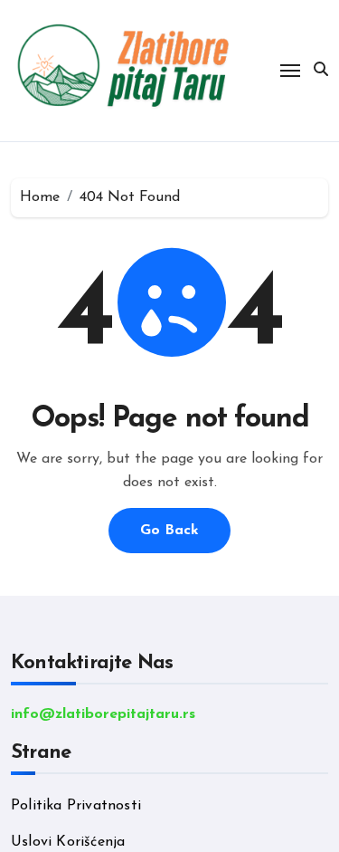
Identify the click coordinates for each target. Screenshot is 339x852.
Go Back (169, 530)
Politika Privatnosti (76, 806)
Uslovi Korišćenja (68, 842)
